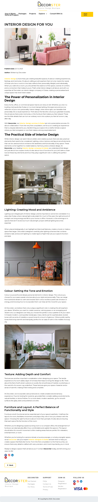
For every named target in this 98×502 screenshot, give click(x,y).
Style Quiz (85, 14)
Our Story (31, 487)
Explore (42, 14)
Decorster (13, 439)
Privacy (45, 489)
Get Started (32, 481)
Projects (32, 14)
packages (22, 14)
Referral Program (12, 15)
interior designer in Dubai (38, 439)
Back (11, 465)
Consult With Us (56, 14)
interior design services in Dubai (32, 123)
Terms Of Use (48, 487)
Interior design (10, 79)
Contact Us (47, 484)
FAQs (45, 481)
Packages (31, 484)
